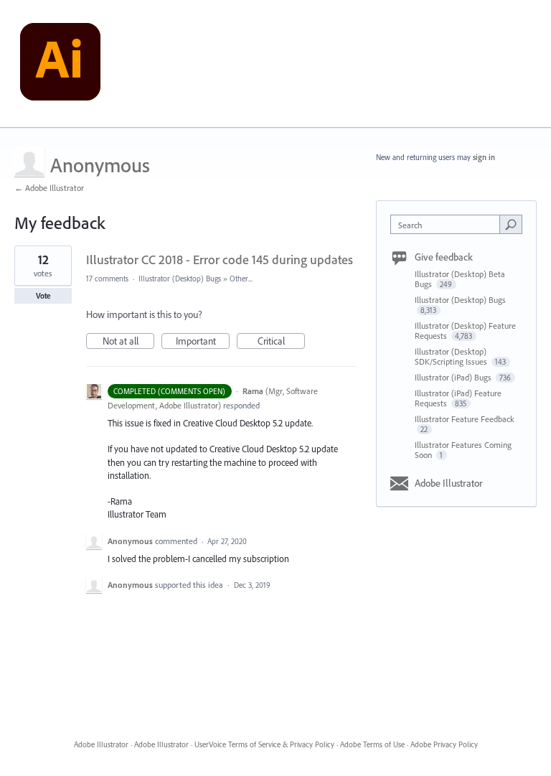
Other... (241, 279)
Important (203, 342)
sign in (484, 157)
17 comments (107, 279)
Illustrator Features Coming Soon (463, 449)
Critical (281, 342)
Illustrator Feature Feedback (464, 418)
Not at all (128, 342)
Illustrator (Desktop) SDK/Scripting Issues (452, 356)
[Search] (510, 224)
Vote (43, 296)
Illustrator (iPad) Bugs (454, 377)
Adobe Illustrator (449, 483)
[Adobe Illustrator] (60, 64)
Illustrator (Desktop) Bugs (179, 279)
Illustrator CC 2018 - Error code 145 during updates (219, 259)
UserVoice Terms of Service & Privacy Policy (264, 744)
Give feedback (444, 257)
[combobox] (448, 224)
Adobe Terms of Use (372, 744)
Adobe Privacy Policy (444, 744)
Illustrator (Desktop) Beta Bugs (460, 278)
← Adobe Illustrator (49, 187)
